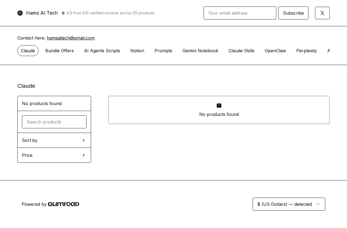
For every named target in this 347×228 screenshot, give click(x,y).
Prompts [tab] (163, 50)
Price (27, 155)
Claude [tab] (28, 50)
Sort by (29, 140)
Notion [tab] (137, 50)
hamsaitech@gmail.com (71, 38)
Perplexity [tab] (306, 50)
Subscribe (293, 13)
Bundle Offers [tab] (59, 50)
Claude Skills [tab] (242, 50)
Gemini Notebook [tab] (200, 50)
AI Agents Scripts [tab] (102, 50)
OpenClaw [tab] (275, 50)
